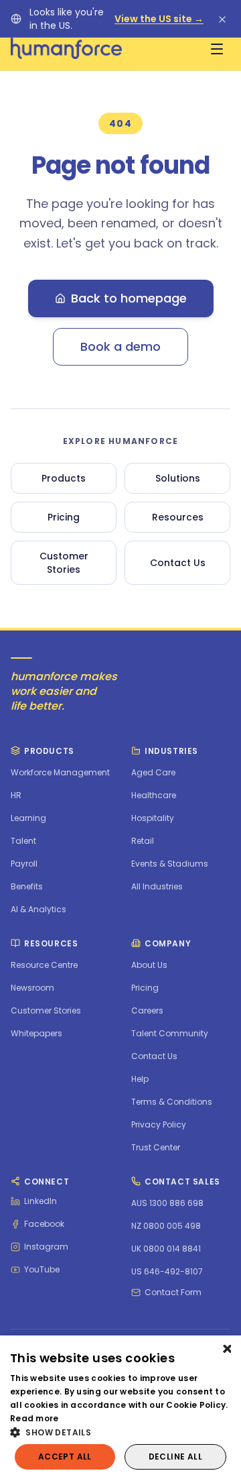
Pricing (64, 517)
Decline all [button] (175, 1456)
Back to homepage (129, 298)
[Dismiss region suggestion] (222, 18)
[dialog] (120, 1409)
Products (64, 478)
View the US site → (159, 18)
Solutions (177, 478)
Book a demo (120, 346)
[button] (120, 1432)
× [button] (226, 1350)
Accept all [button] (65, 1456)
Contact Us (178, 562)
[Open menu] (217, 48)
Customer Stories (63, 562)
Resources (178, 517)
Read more (34, 1418)
